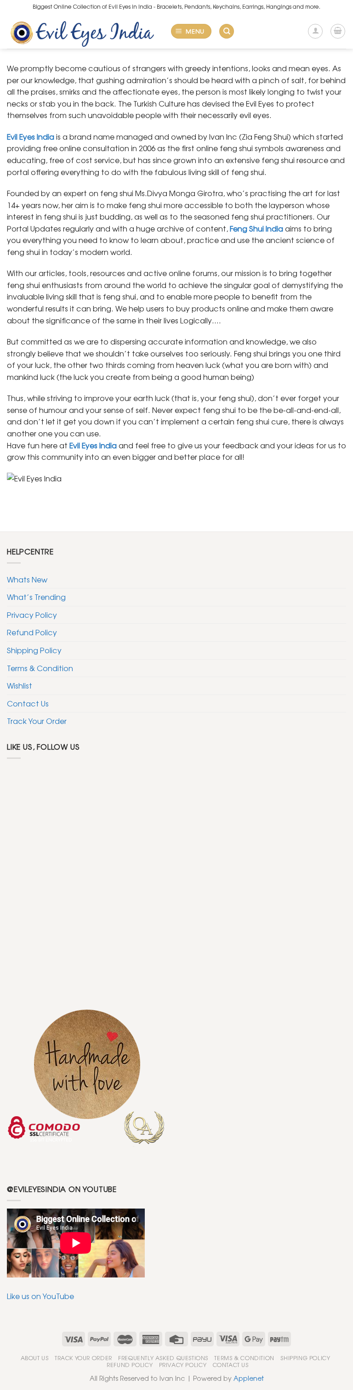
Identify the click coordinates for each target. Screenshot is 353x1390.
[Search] (226, 31)
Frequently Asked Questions (163, 1358)
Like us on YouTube (40, 1295)
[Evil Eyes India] (85, 31)
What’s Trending (36, 596)
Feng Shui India (256, 228)
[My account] (315, 31)
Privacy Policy (32, 614)
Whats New (27, 579)
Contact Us (28, 703)
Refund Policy (32, 632)
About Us (35, 1358)
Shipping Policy (34, 649)
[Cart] (337, 31)
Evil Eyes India (93, 445)
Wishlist (19, 685)
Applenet (248, 1378)
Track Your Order (37, 720)
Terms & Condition (40, 667)
